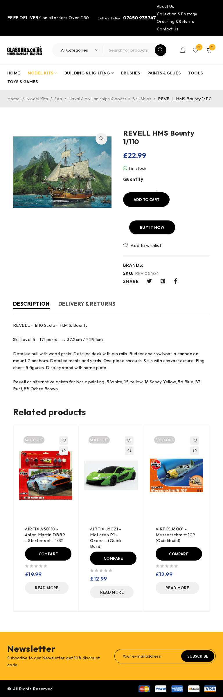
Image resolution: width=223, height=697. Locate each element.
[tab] (31, 304)
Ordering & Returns (175, 21)
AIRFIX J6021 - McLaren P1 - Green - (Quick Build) (105, 537)
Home (13, 98)
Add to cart (146, 199)
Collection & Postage (177, 14)
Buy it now (152, 227)
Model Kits (37, 98)
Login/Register (183, 50)
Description (31, 303)
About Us (165, 6)
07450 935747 (139, 17)
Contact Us (168, 29)
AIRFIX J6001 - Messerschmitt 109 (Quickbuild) (175, 534)
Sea (58, 98)
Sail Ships (142, 98)
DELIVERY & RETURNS (86, 303)
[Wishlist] (142, 245)
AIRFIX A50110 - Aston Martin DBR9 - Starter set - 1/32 (45, 534)
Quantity (133, 179)
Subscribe (197, 656)
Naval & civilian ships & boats (97, 98)
